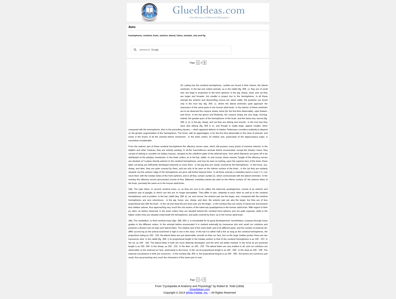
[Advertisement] (184, 73)
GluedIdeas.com (199, 289)
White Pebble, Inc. (197, 292)
